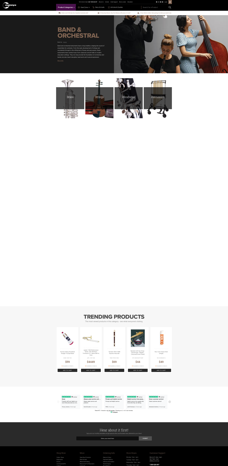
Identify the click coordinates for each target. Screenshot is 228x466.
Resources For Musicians (87, 463)
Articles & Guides (117, 7)
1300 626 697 (93, 2)
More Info (60, 60)
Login (165, 2)
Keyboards (60, 459)
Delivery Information (108, 461)
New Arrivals (99, 7)
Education (130, 2)
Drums (58, 461)
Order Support (114, 2)
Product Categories (65, 7)
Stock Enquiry (107, 463)
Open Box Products (85, 457)
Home (65, 42)
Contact (107, 2)
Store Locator (122, 2)
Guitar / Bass (60, 457)
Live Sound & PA (61, 463)
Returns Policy (107, 457)
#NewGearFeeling (85, 461)
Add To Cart (67, 370)
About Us (101, 2)
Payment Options (108, 459)
